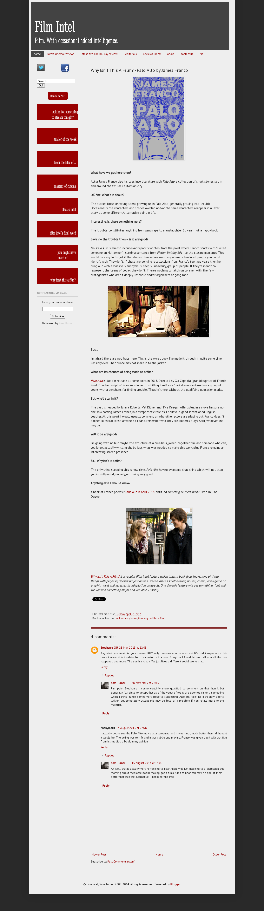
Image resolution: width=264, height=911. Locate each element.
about (170, 54)
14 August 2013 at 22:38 (131, 728)
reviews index (152, 54)
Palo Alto (97, 381)
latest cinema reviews (60, 54)
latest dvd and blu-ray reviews (100, 54)
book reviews (122, 618)
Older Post (219, 854)
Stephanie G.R (109, 647)
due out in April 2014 (140, 492)
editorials (131, 54)
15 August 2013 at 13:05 (147, 763)
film (140, 618)
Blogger (175, 884)
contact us (187, 54)
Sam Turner (118, 683)
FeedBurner (66, 323)
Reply (104, 667)
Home (159, 854)
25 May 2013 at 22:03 (133, 647)
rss (201, 54)
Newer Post (99, 854)
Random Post (57, 95)
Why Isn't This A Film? (105, 576)
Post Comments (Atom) (121, 861)
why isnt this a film (154, 618)
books (134, 618)
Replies (109, 675)
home (37, 54)
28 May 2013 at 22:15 (145, 683)
